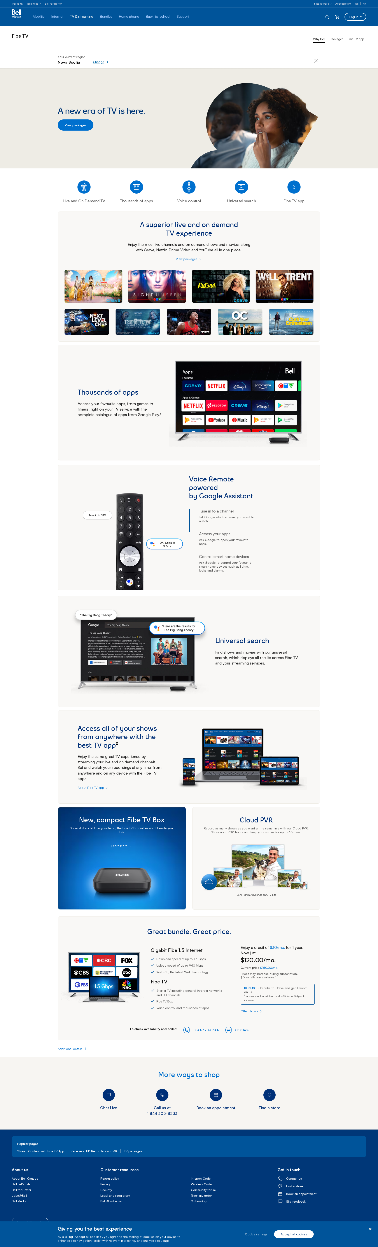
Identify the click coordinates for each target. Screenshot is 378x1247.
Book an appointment (301, 1194)
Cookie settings (256, 1234)
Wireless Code (201, 1184)
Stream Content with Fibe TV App (40, 1151)
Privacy (105, 1184)
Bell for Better (53, 3)
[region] (189, 1234)
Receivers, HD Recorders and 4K (94, 1151)
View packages (75, 125)
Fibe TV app (356, 39)
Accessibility (343, 3)
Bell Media (19, 1201)
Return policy (109, 1178)
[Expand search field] (327, 16)
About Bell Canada (25, 1178)
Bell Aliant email (111, 1201)
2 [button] (117, 744)
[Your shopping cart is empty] (337, 16)
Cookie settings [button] (199, 1201)
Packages (336, 39)
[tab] (227, 520)
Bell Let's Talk (21, 1184)
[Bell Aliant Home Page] (19, 17)
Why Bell (319, 39)
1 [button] (241, 249)
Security (106, 1190)
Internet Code (201, 1178)
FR (364, 3)
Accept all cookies (294, 1234)
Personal (17, 3)
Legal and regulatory (115, 1195)
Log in (353, 17)
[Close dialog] (370, 1229)
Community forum (203, 1190)
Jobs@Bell (19, 1195)
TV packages (133, 1151)
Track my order (201, 1195)
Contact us (294, 1178)
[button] (116, 59)
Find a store (321, 3)
